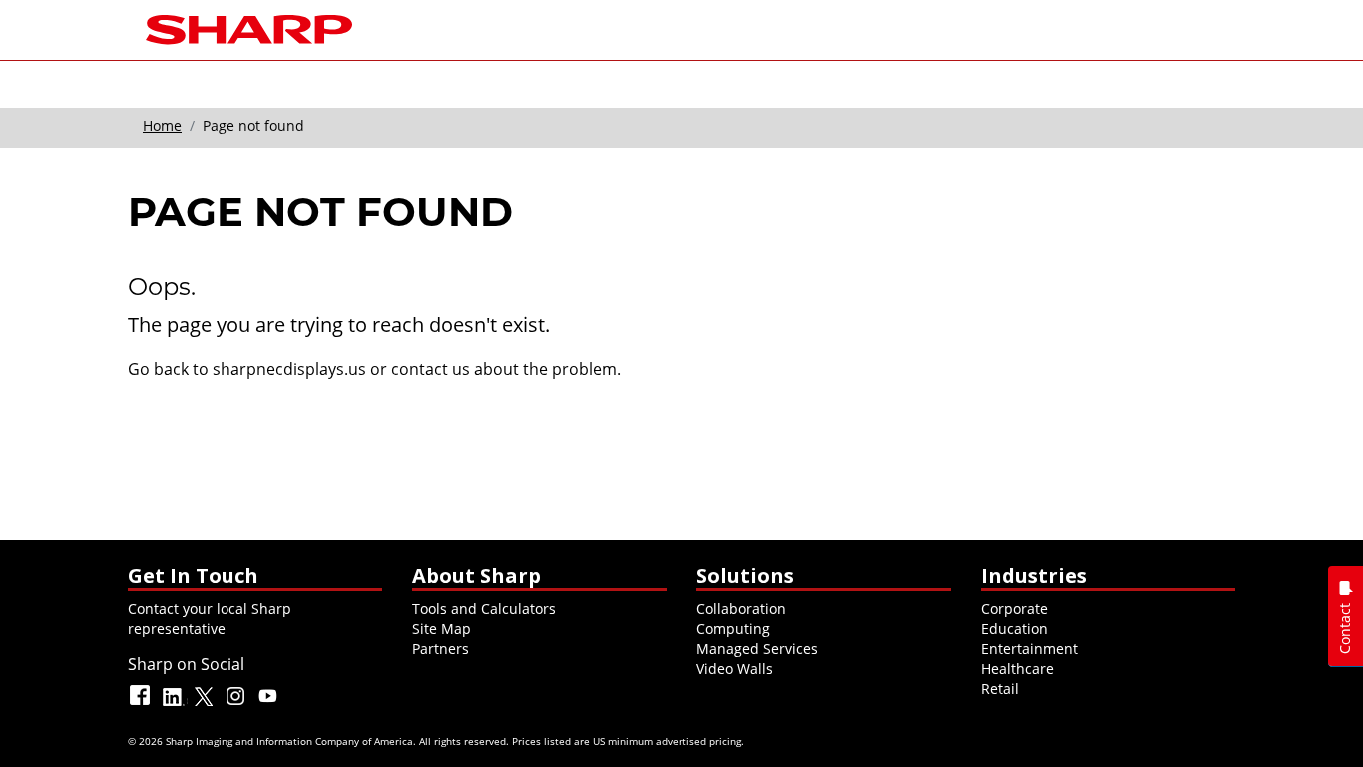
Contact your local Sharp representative (209, 618)
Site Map (441, 628)
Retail (1000, 688)
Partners (440, 648)
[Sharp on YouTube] (269, 704)
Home (162, 125)
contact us (430, 369)
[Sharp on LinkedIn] (174, 704)
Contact (1344, 628)
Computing (733, 628)
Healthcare (1017, 668)
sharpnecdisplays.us (289, 369)
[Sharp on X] (206, 704)
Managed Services (757, 648)
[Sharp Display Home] (249, 27)
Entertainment (1029, 648)
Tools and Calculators (484, 608)
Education (1014, 628)
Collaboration (741, 608)
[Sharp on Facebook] (142, 704)
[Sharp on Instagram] (237, 704)
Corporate (1014, 608)
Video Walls (734, 668)
